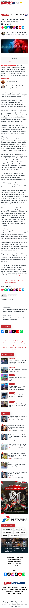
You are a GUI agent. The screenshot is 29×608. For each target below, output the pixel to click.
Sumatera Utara (12, 587)
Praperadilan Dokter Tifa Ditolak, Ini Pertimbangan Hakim (16, 427)
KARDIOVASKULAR (12, 296)
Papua (19, 594)
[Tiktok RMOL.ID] (14, 331)
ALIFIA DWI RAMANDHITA (19, 33)
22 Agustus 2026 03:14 (17, 468)
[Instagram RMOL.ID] (10, 331)
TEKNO (23, 7)
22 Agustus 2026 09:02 (18, 440)
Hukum (9, 419)
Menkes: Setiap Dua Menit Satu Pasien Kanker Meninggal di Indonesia (17, 387)
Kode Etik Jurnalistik (14, 564)
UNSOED (5, 535)
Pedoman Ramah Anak (14, 561)
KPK (17, 529)
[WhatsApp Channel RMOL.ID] (21, 331)
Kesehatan (5, 15)
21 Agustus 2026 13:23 (16, 458)
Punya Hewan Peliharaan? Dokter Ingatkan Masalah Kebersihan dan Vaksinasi (15, 310)
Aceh (4, 587)
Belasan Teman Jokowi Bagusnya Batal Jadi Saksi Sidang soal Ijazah (16, 464)
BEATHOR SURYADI (7, 529)
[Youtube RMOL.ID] (17, 331)
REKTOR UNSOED (7, 532)
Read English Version (17, 15)
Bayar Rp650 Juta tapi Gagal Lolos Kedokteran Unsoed (17, 445)
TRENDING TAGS (8, 525)
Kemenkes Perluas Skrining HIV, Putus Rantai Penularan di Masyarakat (17, 405)
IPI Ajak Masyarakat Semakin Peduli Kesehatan (18, 370)
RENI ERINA (9, 287)
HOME (3, 7)
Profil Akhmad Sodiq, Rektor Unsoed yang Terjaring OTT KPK (17, 436)
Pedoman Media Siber (14, 559)
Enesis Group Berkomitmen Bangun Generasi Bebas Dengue (17, 379)
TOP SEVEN (6, 413)
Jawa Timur (11, 594)
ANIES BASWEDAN (14, 535)
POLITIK (13, 7)
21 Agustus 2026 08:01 (17, 419)
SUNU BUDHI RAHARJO (7, 299)
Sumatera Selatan (8, 589)
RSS (14, 570)
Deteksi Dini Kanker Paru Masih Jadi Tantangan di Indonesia (13, 318)
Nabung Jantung (11, 81)
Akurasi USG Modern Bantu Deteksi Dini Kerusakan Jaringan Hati (17, 396)
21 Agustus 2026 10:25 (17, 430)
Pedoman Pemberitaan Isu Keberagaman (14, 567)
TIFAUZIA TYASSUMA (20, 532)
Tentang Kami (10, 557)
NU (21, 529)
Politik (9, 458)
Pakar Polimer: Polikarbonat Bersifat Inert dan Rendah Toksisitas (17, 362)
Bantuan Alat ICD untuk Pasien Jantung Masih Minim (16, 87)
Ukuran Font (14, 58)
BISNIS (18, 7)
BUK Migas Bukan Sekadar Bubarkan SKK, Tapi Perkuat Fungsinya (17, 455)
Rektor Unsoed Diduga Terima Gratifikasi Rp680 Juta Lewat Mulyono (17, 474)
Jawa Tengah (19, 591)
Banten (24, 589)
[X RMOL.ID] (6, 331)
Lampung (18, 589)
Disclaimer (20, 557)
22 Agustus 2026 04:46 (18, 477)
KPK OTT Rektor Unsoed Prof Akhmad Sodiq (17, 417)
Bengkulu (23, 587)
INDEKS (8, 7)
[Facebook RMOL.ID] (2, 331)
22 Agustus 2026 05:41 (17, 448)
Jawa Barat (9, 591)
